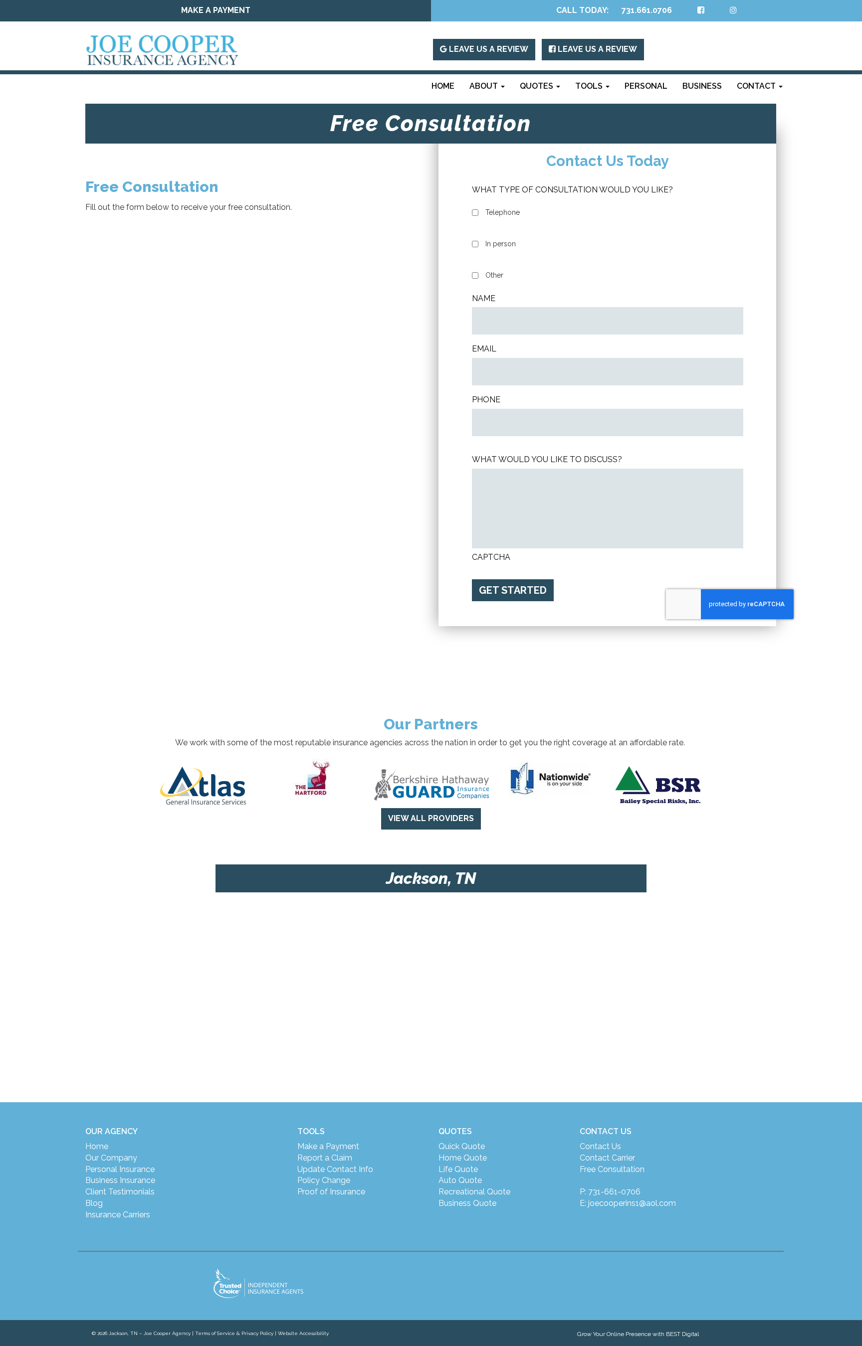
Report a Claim (324, 1158)
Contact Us (600, 1146)
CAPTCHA (491, 557)
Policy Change (323, 1180)
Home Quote (462, 1158)
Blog (94, 1203)
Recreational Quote (474, 1191)
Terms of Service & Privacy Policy (234, 1333)
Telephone (502, 212)
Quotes (537, 86)
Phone (486, 399)
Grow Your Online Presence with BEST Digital (638, 1334)
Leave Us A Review (487, 49)
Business (702, 86)
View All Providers (431, 818)
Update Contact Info (335, 1169)
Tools (590, 86)
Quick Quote (461, 1146)
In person (500, 244)
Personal (646, 86)
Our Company (111, 1158)
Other (494, 275)
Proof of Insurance (331, 1191)
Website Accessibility (303, 1333)
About (484, 86)
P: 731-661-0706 (610, 1191)
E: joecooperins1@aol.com (628, 1203)
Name (483, 298)
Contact (757, 86)
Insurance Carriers (117, 1214)
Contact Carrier (607, 1158)
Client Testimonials (120, 1191)
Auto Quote (460, 1180)
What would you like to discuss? (547, 459)
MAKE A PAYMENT (215, 10)
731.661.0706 (647, 10)
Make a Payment (328, 1146)
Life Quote (458, 1169)
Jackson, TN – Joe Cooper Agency (150, 1333)
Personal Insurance (120, 1169)
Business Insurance (120, 1180)
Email (484, 348)
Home (442, 86)
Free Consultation (612, 1169)
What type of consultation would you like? (572, 189)
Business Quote (467, 1203)
